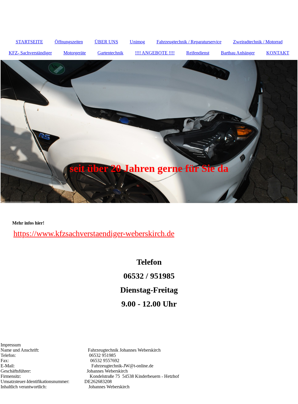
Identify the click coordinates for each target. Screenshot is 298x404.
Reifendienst (197, 52)
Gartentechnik (110, 52)
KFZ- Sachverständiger (30, 52)
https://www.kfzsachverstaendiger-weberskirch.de (93, 233)
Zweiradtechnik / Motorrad (258, 41)
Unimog (137, 41)
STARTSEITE (29, 41)
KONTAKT (277, 52)
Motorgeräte (74, 52)
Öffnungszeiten (69, 41)
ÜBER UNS (106, 41)
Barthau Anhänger (238, 52)
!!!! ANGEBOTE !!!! (155, 52)
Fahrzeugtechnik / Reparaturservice (189, 41)
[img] (149, 131)
